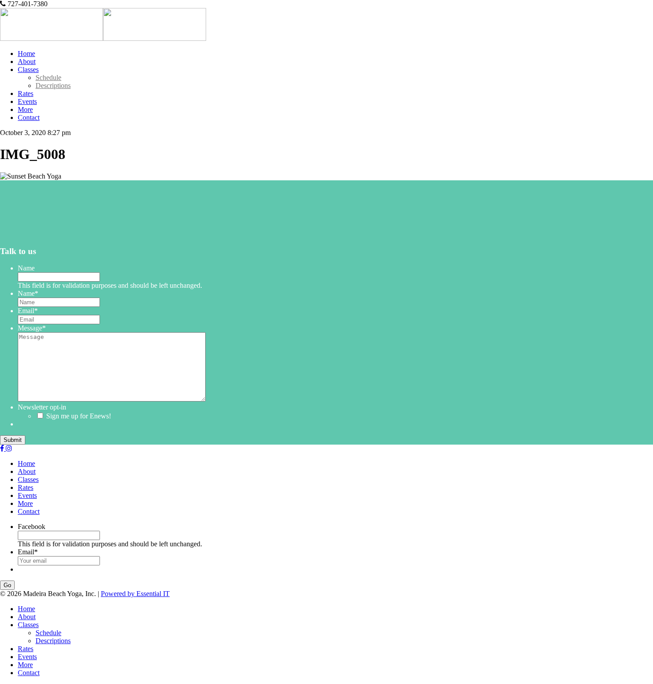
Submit (13, 440)
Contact (29, 117)
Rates (25, 93)
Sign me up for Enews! (78, 416)
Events (27, 101)
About (27, 61)
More (25, 109)
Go (7, 585)
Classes (28, 69)
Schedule (48, 77)
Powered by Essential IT (135, 593)
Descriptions (53, 85)
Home (26, 53)
